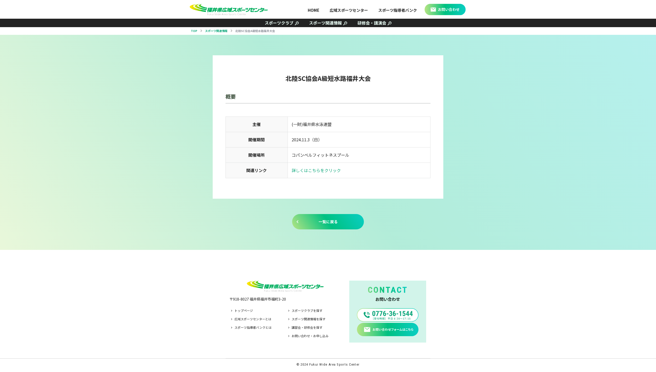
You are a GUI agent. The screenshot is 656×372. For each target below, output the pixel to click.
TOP (194, 31)
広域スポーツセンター (349, 10)
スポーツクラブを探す (307, 310)
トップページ (243, 310)
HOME (313, 10)
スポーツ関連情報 (325, 23)
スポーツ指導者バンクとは (253, 327)
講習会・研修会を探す (307, 327)
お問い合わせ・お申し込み (310, 336)
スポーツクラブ (279, 23)
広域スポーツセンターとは (252, 319)
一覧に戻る (328, 221)
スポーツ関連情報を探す (308, 319)
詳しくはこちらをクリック (316, 170)
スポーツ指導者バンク (397, 10)
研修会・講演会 (371, 23)
